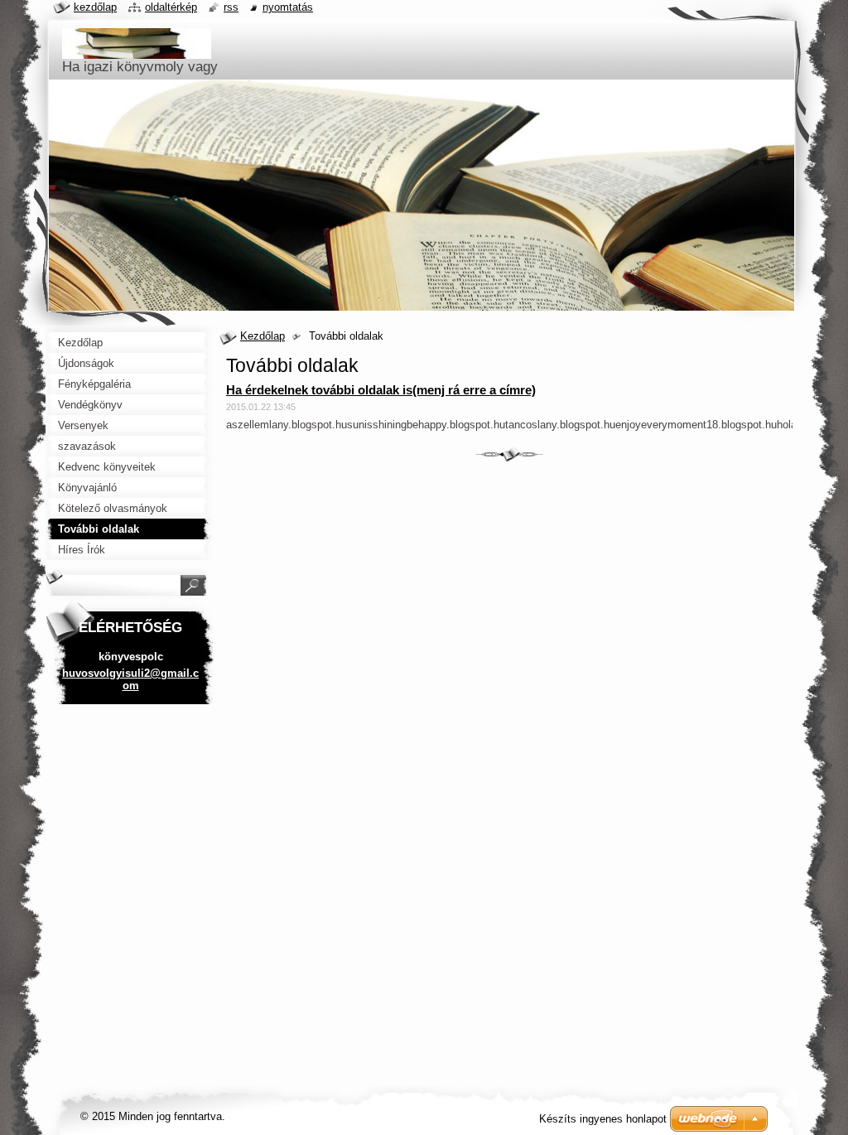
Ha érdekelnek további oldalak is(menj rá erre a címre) (381, 390)
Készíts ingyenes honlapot (603, 1119)
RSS (231, 7)
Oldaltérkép (171, 7)
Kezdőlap (262, 336)
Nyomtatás (288, 7)
